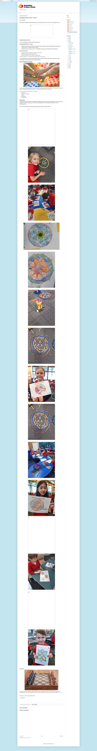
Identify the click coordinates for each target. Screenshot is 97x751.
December (70, 42)
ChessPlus (60, 692)
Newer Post (21, 736)
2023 (68, 41)
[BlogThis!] (33, 704)
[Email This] (32, 704)
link (57, 58)
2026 (68, 37)
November (70, 43)
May (69, 58)
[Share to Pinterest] (36, 704)
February (70, 62)
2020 (68, 66)
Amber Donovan (71, 21)
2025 (68, 38)
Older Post (61, 736)
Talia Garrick (71, 30)
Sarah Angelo (71, 27)
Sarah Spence (71, 28)
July (69, 55)
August (70, 47)
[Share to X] (34, 704)
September (70, 46)
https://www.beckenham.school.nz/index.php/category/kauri (73, 32)
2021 (68, 65)
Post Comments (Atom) (27, 737)
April (69, 59)
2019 (68, 67)
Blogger (52, 743)
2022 (68, 63)
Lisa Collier (70, 24)
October (70, 45)
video (28, 56)
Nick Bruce (70, 25)
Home (20, 12)
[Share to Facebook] (35, 704)
